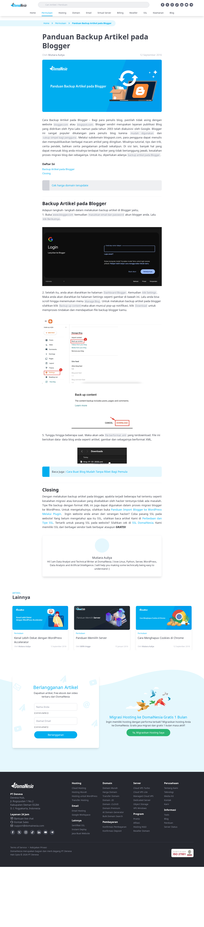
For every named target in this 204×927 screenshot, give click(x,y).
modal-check (100, 463)
